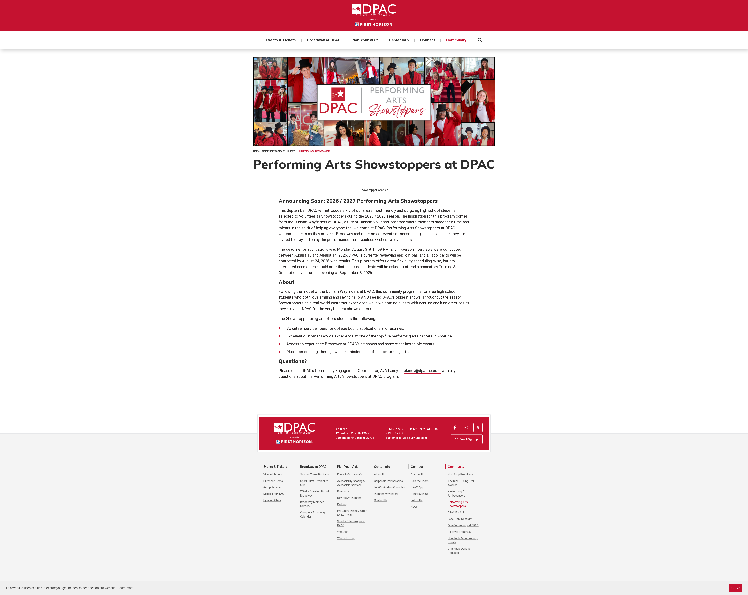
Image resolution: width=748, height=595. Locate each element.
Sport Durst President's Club (314, 483)
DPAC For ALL (456, 512)
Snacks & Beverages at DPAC (351, 523)
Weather (342, 531)
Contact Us (380, 500)
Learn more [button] (125, 588)
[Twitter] (478, 427)
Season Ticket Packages (315, 474)
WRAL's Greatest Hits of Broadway (314, 493)
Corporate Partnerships (388, 481)
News (414, 506)
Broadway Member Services (312, 504)
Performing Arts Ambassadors (458, 493)
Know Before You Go (350, 474)
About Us (379, 474)
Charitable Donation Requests (460, 550)
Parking (342, 504)
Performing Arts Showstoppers (458, 504)
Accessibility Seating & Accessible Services (351, 483)
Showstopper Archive (374, 190)
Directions (343, 491)
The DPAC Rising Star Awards (461, 483)
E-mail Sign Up (420, 493)
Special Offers (272, 500)
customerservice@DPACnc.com (406, 437)
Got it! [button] (735, 588)
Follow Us (416, 500)
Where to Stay (346, 538)
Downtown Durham (349, 497)
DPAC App (417, 487)
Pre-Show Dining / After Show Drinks (352, 512)
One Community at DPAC (463, 525)
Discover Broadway (459, 531)
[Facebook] (454, 427)
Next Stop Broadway (460, 474)
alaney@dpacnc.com (422, 370)
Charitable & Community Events (463, 540)
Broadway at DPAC (323, 40)
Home (256, 151)
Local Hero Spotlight (460, 518)
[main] (374, 231)
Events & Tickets (281, 40)
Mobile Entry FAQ (273, 493)
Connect (427, 40)
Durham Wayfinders (386, 493)
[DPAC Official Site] (374, 15)
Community (456, 40)
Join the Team (420, 481)
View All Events (272, 474)
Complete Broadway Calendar (312, 514)
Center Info (399, 40)
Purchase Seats (273, 481)
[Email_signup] (466, 439)
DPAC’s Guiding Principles (389, 487)
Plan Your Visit (365, 40)
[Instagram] (466, 427)
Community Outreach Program (278, 151)
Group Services (272, 487)
